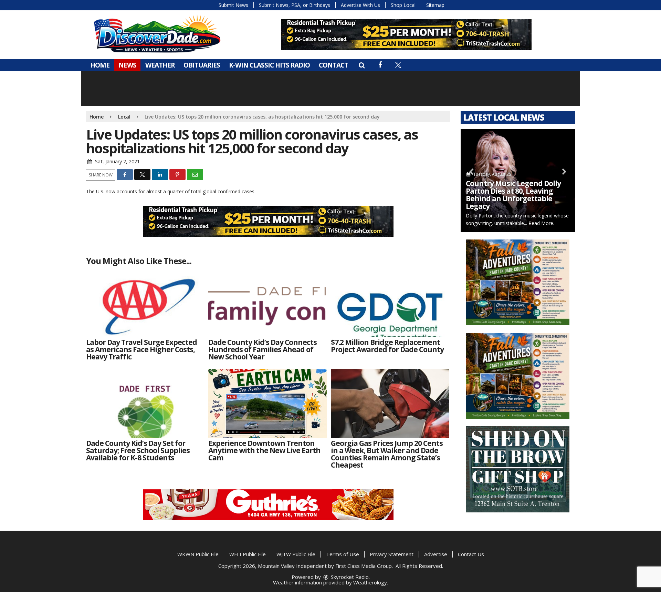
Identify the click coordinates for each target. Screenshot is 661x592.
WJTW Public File (295, 554)
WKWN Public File (198, 554)
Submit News (233, 5)
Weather (160, 65)
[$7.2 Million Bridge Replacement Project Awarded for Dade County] (390, 302)
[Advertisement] (406, 34)
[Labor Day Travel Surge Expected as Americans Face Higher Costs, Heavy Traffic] (145, 302)
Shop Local (403, 5)
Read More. (541, 223)
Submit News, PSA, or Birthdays (294, 5)
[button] (361, 65)
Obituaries (201, 65)
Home (99, 65)
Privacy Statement (391, 554)
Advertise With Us (360, 5)
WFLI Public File (247, 554)
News (127, 65)
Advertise (435, 554)
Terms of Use (342, 554)
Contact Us (471, 554)
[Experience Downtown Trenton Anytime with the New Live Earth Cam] (267, 403)
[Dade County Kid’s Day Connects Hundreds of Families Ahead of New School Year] (267, 302)
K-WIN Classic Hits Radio (269, 65)
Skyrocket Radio (349, 576)
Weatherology (370, 582)
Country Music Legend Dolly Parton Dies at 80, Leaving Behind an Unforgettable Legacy (513, 194)
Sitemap (435, 5)
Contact (333, 65)
